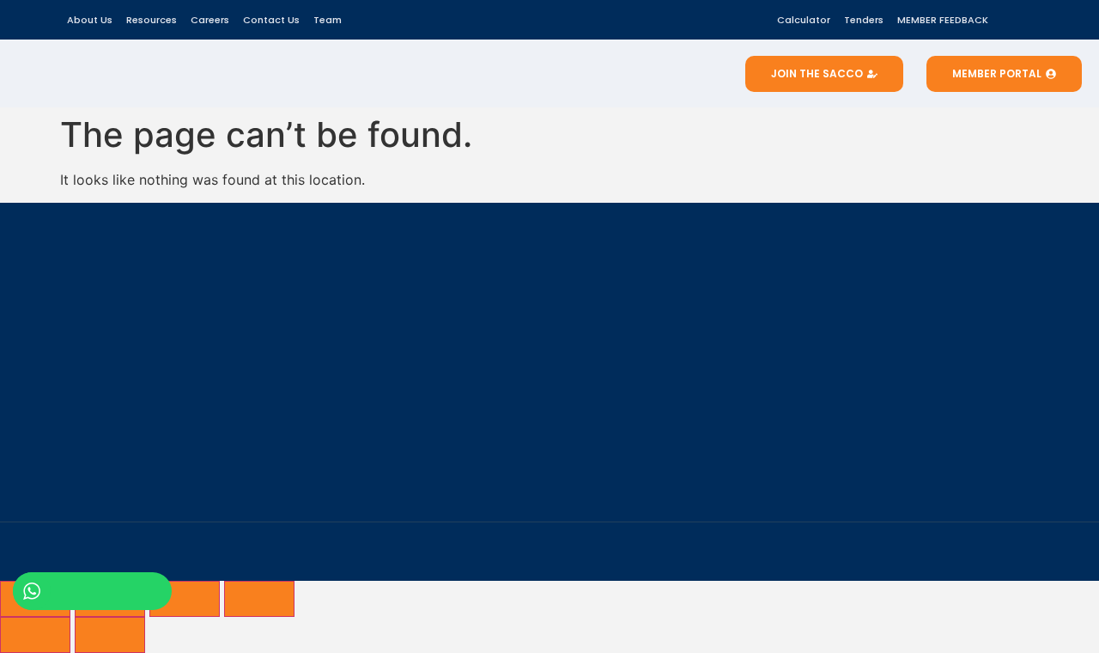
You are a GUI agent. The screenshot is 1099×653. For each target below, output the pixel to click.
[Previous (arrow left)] (35, 635)
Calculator (803, 20)
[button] (1019, 17)
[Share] (184, 599)
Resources (151, 20)
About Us (89, 20)
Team (327, 20)
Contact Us (271, 20)
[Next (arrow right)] (110, 635)
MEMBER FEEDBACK (942, 20)
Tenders (863, 20)
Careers (210, 20)
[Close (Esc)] (259, 599)
